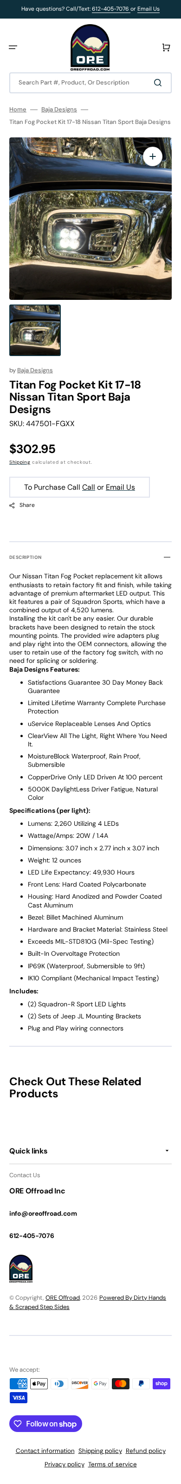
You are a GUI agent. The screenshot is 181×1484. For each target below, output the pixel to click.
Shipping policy (100, 1451)
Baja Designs (59, 109)
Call (88, 487)
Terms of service (112, 1464)
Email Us (148, 9)
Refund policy (146, 1451)
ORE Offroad (62, 1298)
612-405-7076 (111, 9)
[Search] (160, 82)
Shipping (20, 462)
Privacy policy (64, 1464)
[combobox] (90, 82)
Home (17, 109)
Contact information (45, 1451)
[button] (13, 47)
